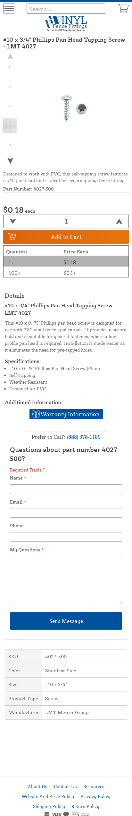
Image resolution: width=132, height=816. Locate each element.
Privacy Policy (95, 796)
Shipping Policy (49, 806)
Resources (93, 786)
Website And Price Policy (48, 796)
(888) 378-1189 (83, 436)
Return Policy (85, 806)
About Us (37, 786)
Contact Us (65, 786)
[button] (10, 160)
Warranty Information (70, 414)
